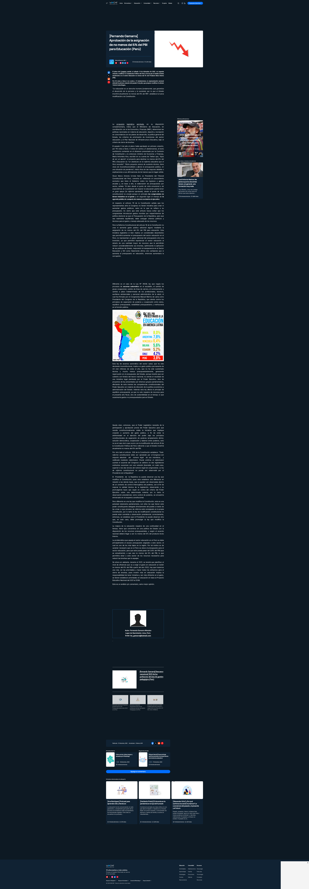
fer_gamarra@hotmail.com (140, 636)
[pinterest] (127, 63)
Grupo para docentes (195, 3)
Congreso (124, 71)
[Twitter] (109, 877)
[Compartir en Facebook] (108, 72)
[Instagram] (112, 877)
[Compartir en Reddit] (108, 79)
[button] (107, 3)
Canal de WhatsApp (135, 880)
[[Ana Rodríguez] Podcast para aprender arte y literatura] (121, 790)
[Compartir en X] (108, 75)
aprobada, (140, 124)
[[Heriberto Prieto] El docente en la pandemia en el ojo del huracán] (154, 790)
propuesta (120, 124)
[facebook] (125, 63)
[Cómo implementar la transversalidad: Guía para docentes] (190, 138)
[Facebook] (115, 877)
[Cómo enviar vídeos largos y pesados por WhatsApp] (110, 759)
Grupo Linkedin (146, 880)
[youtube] (116, 63)
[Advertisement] (154, 17)
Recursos (196, 122)
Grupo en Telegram (110, 880)
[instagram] (120, 63)
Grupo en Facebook (122, 880)
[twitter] (118, 63)
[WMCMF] (117, 877)
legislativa (130, 124)
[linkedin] (123, 63)
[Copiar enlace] (108, 82)
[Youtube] (107, 877)
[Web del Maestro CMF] (111, 62)
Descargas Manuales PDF (185, 122)
